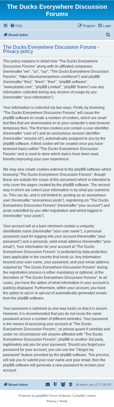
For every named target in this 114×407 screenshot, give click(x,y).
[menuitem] (16, 25)
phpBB (41, 395)
